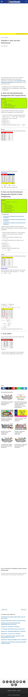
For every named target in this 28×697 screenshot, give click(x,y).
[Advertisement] (14, 19)
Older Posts (23, 609)
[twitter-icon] (7, 681)
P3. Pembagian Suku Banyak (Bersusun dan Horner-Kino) (13, 629)
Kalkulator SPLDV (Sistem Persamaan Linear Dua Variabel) (13, 620)
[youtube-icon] (14, 681)
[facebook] (3, 388)
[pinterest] (14, 388)
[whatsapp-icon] (24, 681)
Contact (19, 690)
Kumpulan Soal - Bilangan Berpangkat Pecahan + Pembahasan (14, 639)
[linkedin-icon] (17, 681)
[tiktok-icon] (15, 684)
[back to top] (25, 694)
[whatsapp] (19, 388)
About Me (9, 690)
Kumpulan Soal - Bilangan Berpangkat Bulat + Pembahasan (13, 631)
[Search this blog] (26, 1)
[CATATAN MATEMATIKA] (14, 1)
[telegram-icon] (20, 681)
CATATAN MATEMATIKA (15, 695)
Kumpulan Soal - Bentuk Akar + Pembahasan (10, 626)
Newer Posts (4, 609)
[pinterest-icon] (12, 684)
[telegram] (24, 388)
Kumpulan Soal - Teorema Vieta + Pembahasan (11, 633)
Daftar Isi (14, 690)
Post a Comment (4, 46)
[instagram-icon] (10, 681)
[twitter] (8, 388)
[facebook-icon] (4, 681)
